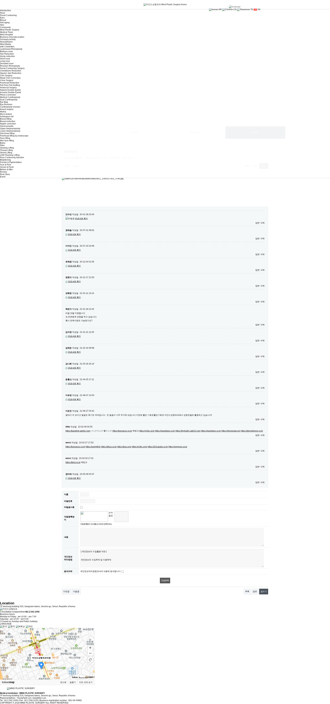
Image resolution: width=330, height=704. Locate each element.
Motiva (3, 111)
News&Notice (6, 42)
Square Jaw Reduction (10, 73)
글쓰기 (264, 591)
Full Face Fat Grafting (10, 85)
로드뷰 (63, 682)
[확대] (90, 647)
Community (5, 27)
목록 (247, 591)
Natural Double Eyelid (10, 90)
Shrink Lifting (6, 152)
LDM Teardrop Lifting (10, 155)
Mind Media (5, 44)
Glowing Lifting (7, 148)
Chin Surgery (6, 75)
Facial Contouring (8, 15)
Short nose (5, 58)
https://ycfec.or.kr (147, 431)
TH (251, 9)
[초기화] (90, 660)
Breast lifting (6, 119)
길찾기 (73, 682)
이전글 (66, 591)
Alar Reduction (7, 54)
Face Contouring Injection (12, 157)
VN (258, 9)
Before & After (6, 169)
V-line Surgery (6, 80)
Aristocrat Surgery (8, 87)
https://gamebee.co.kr (165, 431)
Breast (3, 20)
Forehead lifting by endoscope (14, 136)
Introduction (5, 10)
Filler (2, 145)
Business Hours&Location (12, 37)
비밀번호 (68, 501)
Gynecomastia (6, 126)
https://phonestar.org (230, 431)
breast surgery (6, 109)
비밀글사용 (69, 507)
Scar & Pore (5, 164)
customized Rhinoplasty (11, 49)
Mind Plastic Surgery (9, 30)
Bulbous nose (6, 51)
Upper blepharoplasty (10, 128)
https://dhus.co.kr (109, 447)
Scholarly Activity (8, 39)
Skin (2, 25)
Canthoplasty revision (10, 107)
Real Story (5, 174)
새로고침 (110, 519)
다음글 (76, 591)
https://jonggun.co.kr (177, 447)
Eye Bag (4, 102)
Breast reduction (7, 121)
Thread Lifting (6, 150)
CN (234, 9)
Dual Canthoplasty (8, 99)
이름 (66, 494)
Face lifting (5, 138)
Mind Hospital (6, 34)
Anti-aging (5, 22)
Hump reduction (7, 56)
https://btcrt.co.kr (72, 462)
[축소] (90, 653)
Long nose (5, 61)
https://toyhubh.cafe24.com (187, 431)
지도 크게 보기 (85, 682)
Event (2, 177)
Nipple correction (8, 124)
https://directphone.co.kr (252, 431)
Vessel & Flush (7, 167)
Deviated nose (7, 63)
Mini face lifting (7, 140)
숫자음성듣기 (111, 514)
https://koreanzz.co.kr (122, 431)
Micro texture (6, 114)
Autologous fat (6, 116)
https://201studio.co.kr (158, 447)
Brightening (5, 160)
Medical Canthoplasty (10, 97)
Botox (2, 143)
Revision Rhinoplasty (10, 66)
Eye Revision (6, 104)
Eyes (2, 18)
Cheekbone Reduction (10, 71)
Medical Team (6, 32)
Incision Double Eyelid (10, 92)
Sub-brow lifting (7, 133)
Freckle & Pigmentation (11, 162)
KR (220, 9)
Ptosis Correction (8, 95)
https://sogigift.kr (93, 447)
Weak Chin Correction (10, 78)
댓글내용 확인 (81, 218)
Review (3, 172)
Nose (2, 13)
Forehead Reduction (9, 83)
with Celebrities (7, 46)
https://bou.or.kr (124, 447)
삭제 (262, 223)
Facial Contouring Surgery (12, 68)
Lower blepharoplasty (10, 131)
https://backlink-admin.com (77, 431)
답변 (257, 223)
